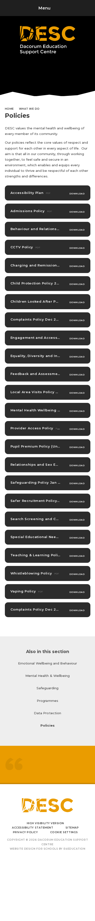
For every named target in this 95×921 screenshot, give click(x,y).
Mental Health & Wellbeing (47, 676)
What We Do (29, 108)
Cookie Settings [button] (64, 832)
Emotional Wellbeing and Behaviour (47, 663)
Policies (47, 725)
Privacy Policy (25, 832)
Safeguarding (48, 688)
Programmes (47, 701)
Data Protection (47, 713)
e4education (75, 848)
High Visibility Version (45, 823)
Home (9, 108)
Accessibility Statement (32, 827)
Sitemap (72, 827)
